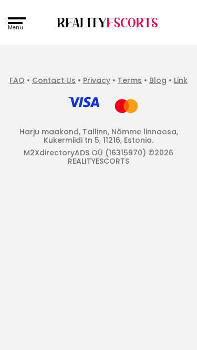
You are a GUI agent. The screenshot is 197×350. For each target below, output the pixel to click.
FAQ (17, 80)
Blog (158, 80)
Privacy (96, 80)
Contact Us (54, 80)
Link (181, 80)
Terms (130, 80)
